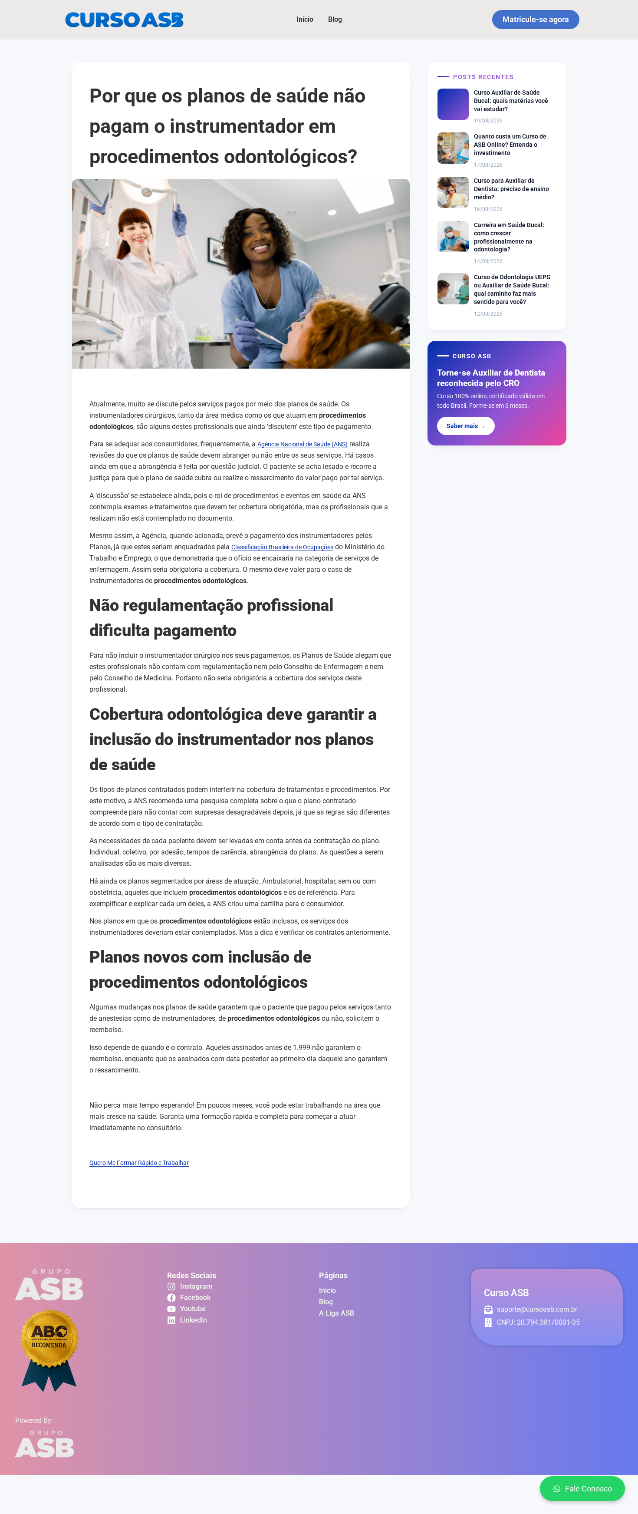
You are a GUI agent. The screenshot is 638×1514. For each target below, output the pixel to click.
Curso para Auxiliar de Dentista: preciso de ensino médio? (511, 189)
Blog (335, 19)
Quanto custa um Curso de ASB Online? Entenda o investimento (510, 144)
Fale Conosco (588, 1488)
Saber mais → (466, 425)
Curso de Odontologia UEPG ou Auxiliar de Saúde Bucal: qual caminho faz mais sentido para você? (512, 289)
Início (304, 19)
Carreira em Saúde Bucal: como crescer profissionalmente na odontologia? (509, 237)
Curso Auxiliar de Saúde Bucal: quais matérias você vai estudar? (511, 100)
